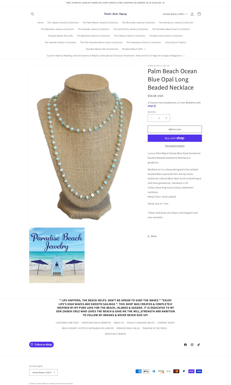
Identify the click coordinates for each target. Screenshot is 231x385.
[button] (32, 14)
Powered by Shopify (65, 383)
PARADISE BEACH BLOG (128, 328)
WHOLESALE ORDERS (115, 333)
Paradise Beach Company (46, 383)
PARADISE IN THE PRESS (155, 328)
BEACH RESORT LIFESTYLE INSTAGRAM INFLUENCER (87, 328)
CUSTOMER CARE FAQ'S (67, 322)
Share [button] (154, 236)
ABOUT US (119, 322)
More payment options (174, 145)
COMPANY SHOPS (166, 322)
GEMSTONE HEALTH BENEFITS (96, 322)
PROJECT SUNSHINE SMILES (140, 322)
